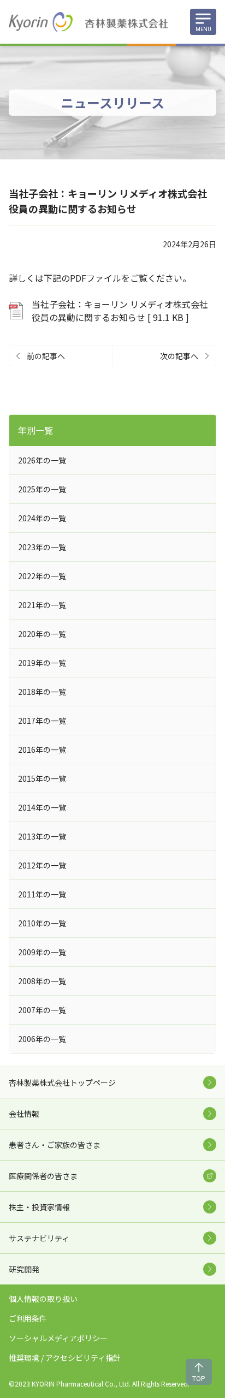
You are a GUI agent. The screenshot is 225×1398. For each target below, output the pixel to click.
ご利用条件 (28, 1318)
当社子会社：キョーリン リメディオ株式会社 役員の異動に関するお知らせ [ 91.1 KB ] (124, 311)
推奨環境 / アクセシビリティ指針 (65, 1357)
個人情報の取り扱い (43, 1298)
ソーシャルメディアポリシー (58, 1337)
